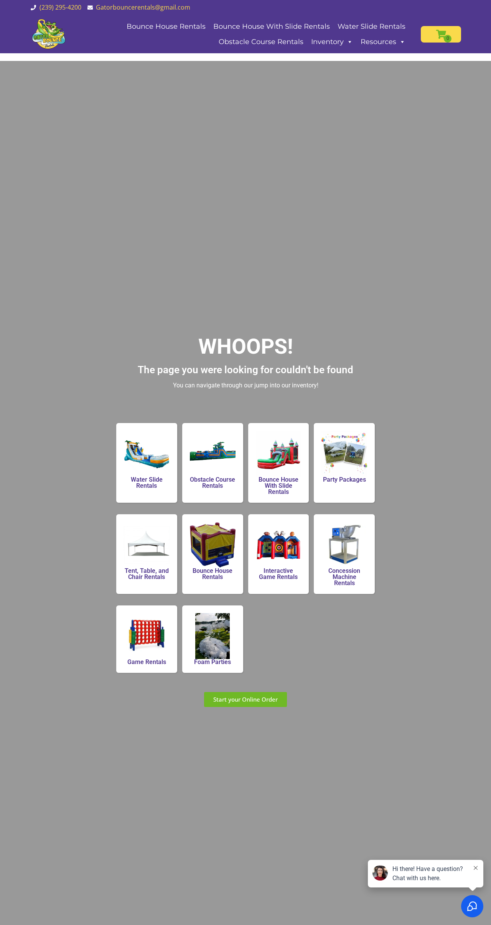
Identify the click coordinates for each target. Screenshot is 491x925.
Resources (378, 42)
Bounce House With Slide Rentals (271, 26)
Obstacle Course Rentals (261, 42)
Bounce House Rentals (166, 26)
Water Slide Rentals (371, 26)
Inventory (327, 42)
